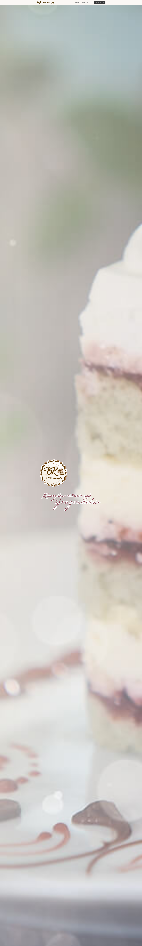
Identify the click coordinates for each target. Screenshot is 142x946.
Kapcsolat (85, 2)
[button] (99, 2)
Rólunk (77, 2)
